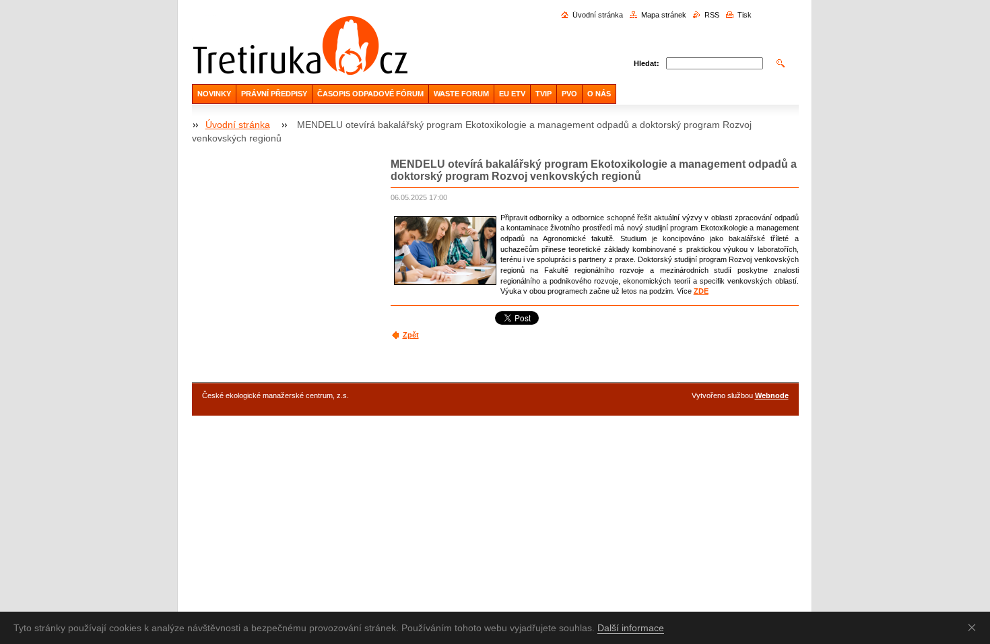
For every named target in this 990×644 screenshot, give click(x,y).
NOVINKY (214, 94)
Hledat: (646, 63)
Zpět (411, 335)
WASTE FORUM (461, 94)
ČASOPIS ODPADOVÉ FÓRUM (370, 94)
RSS (711, 15)
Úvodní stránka (597, 15)
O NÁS (599, 94)
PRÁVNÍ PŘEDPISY (274, 94)
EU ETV (512, 94)
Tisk (744, 15)
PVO (569, 94)
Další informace (630, 627)
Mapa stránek (663, 15)
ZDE (701, 291)
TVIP (543, 94)
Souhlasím (974, 627)
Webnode (772, 395)
